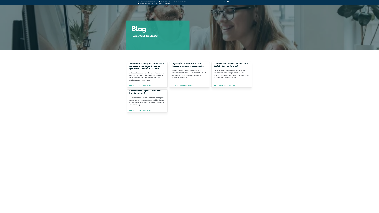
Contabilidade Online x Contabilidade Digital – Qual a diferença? (231, 64)
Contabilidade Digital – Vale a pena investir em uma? (145, 92)
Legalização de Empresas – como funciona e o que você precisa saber (188, 64)
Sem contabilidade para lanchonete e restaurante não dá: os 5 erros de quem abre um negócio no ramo (146, 66)
